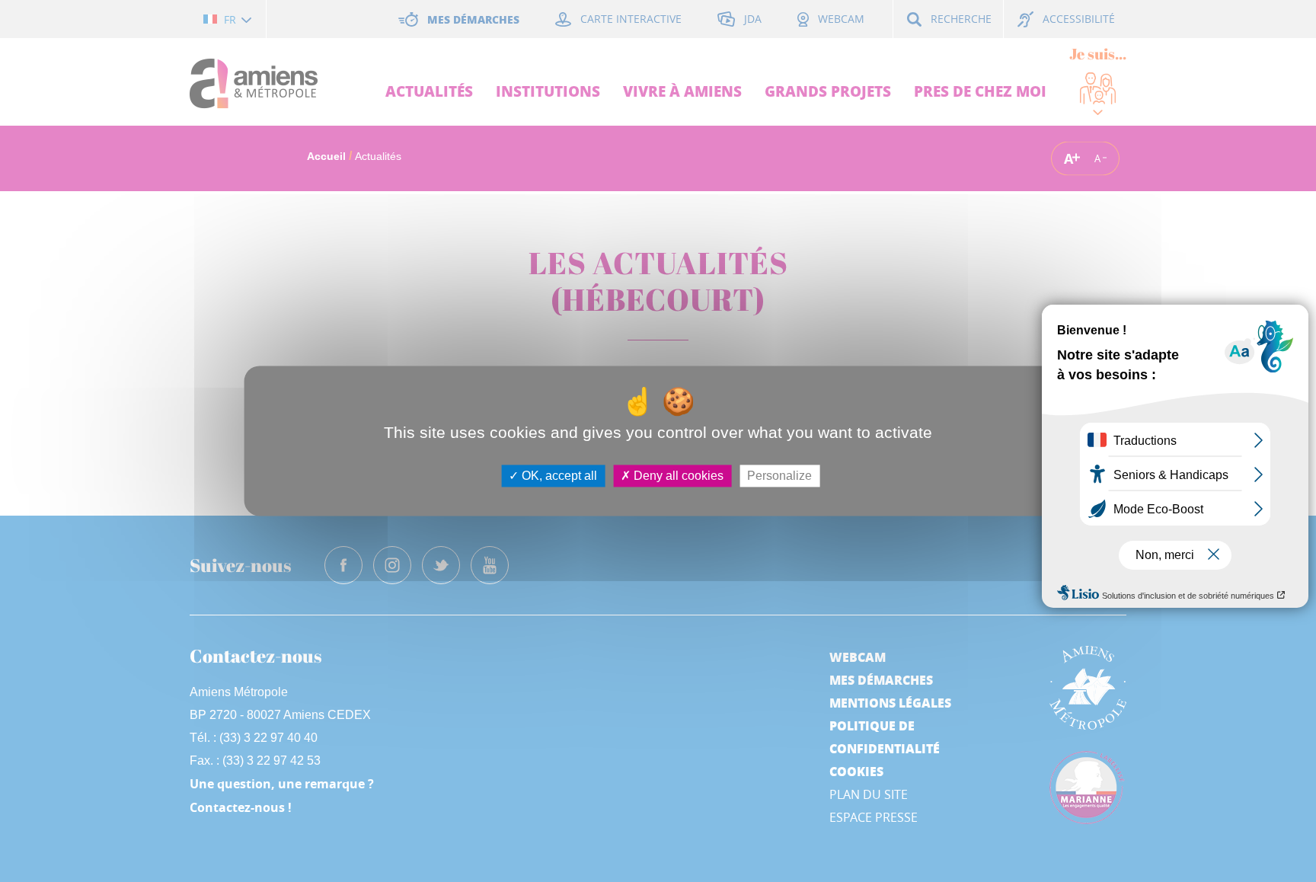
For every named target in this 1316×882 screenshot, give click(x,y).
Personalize (779, 475)
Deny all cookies (677, 475)
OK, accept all (558, 475)
